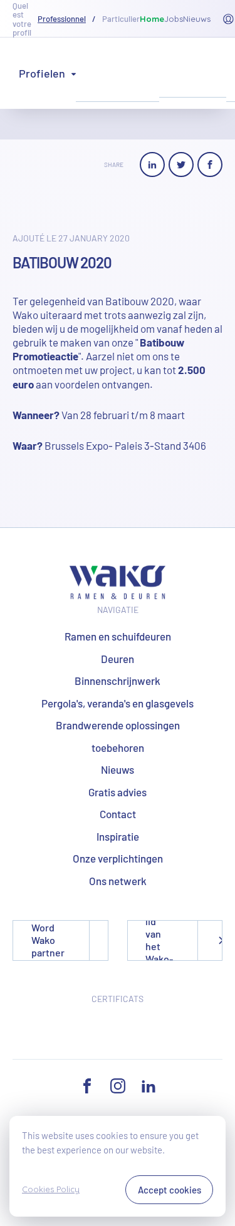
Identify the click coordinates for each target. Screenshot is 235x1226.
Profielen (42, 73)
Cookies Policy (51, 1189)
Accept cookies (169, 1189)
